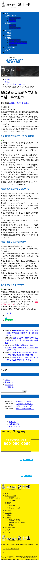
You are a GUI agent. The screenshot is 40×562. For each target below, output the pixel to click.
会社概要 (12, 20)
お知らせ (9, 382)
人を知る (8, 33)
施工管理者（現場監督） (18, 42)
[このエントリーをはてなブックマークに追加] (6, 318)
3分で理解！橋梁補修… (24, 403)
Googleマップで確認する (11, 549)
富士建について (15, 18)
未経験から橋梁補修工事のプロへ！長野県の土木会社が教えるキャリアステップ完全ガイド (21, 347)
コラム (7, 52)
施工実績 (8, 30)
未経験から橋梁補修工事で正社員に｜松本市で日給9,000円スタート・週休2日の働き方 (21, 333)
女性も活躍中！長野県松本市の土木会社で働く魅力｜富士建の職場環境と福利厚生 (21, 340)
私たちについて (10, 16)
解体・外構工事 (19, 84)
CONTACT (8, 64)
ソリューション (15, 28)
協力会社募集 (10, 47)
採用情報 (8, 35)
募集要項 (8, 38)
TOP (6, 13)
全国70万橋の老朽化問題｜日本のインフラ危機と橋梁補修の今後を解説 (21, 353)
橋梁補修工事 (14, 424)
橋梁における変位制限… (25, 408)
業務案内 (8, 23)
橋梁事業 (12, 25)
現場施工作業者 (15, 40)
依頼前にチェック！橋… (25, 406)
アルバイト (13, 45)
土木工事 (8, 84)
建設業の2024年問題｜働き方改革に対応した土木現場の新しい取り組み (21, 358)
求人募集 (9, 387)
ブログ (7, 50)
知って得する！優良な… (25, 401)
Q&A (7, 379)
